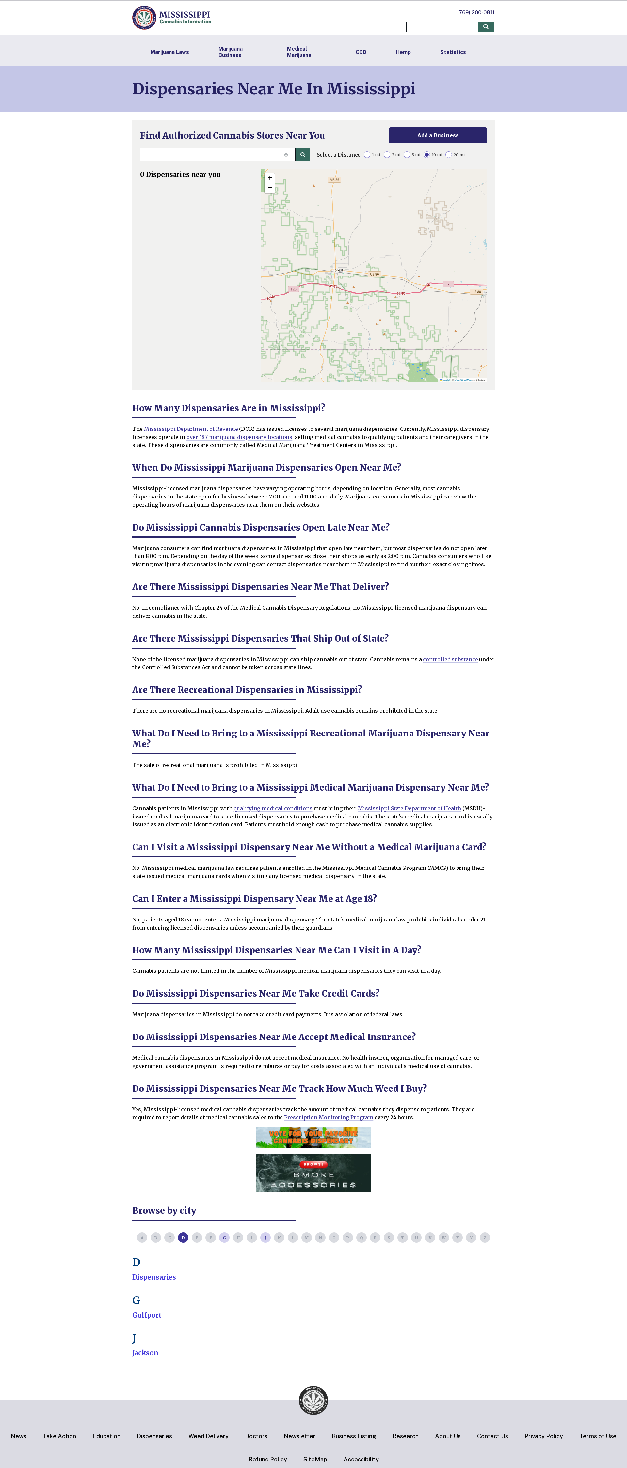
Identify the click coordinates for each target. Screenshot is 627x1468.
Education (106, 1436)
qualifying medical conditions (272, 808)
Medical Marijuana (299, 52)
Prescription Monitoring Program (328, 1117)
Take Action (59, 1436)
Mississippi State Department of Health (409, 808)
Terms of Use (598, 1436)
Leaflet (446, 379)
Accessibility (361, 1459)
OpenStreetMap (463, 379)
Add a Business (438, 135)
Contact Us (492, 1436)
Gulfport (147, 1315)
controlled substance (450, 659)
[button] (270, 178)
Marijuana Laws (170, 52)
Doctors (256, 1436)
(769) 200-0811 (476, 12)
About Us (448, 1436)
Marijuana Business (230, 52)
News (18, 1436)
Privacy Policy (543, 1436)
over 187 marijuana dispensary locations (239, 437)
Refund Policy (268, 1459)
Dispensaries (154, 1277)
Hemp (403, 52)
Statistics (453, 52)
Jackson (145, 1353)
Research (406, 1436)
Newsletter (299, 1436)
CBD (361, 52)
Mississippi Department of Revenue (191, 429)
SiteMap (315, 1459)
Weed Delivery (208, 1436)
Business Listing (354, 1436)
